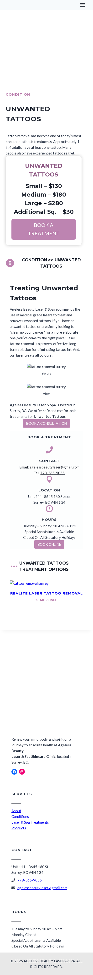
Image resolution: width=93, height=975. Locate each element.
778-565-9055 (52, 473)
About (16, 811)
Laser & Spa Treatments (30, 822)
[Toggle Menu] (82, 5)
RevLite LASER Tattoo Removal (46, 593)
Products (18, 828)
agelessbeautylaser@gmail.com (54, 467)
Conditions (20, 816)
